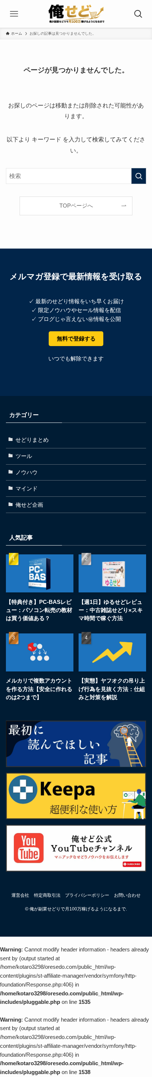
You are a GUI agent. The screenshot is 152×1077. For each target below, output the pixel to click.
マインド (26, 489)
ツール (23, 456)
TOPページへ (76, 206)
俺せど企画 (29, 505)
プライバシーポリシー (87, 895)
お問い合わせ (127, 895)
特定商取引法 (47, 895)
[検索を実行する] (138, 176)
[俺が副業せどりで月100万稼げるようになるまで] (76, 14)
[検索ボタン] (138, 14)
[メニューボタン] (14, 14)
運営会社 (20, 895)
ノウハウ (26, 472)
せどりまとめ (32, 440)
